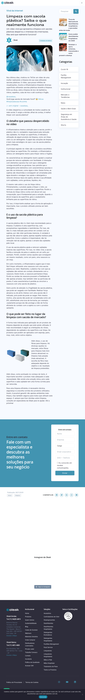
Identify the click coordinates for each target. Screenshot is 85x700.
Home (27, 613)
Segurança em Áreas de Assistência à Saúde (68, 116)
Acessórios (47, 613)
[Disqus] (42, 523)
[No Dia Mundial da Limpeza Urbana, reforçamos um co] (11, 568)
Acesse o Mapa (11, 635)
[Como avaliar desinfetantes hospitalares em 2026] (63, 37)
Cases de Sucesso (31, 630)
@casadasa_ (11, 97)
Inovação (64, 83)
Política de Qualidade (32, 662)
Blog (26, 626)
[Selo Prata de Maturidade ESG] (67, 616)
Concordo (43, 697)
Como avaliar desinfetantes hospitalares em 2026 (73, 37)
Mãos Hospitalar (49, 663)
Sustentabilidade (30, 623)
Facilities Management (51, 644)
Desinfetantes (48, 623)
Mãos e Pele (48, 660)
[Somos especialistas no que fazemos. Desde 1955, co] (74, 568)
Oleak (15, 40)
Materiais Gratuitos (31, 636)
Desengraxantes (49, 620)
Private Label (29, 649)
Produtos (28, 616)
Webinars (28, 633)
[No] (82, 694)
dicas (9, 495)
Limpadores (48, 651)
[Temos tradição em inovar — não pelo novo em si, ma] (32, 568)
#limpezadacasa (12, 102)
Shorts (63, 125)
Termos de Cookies (31, 682)
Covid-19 (64, 69)
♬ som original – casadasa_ (17, 106)
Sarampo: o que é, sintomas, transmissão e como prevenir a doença (69, 50)
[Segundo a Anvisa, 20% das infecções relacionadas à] (11, 580)
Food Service (48, 647)
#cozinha (23, 102)
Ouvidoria (28, 659)
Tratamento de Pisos (51, 666)
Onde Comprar (30, 640)
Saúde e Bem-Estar (68, 109)
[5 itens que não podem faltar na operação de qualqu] (53, 568)
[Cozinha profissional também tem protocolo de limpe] (32, 580)
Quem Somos (29, 620)
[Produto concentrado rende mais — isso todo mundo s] (53, 580)
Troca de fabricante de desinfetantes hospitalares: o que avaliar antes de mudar (68, 24)
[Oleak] (7, 2)
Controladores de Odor (51, 616)
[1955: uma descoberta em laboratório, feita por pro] (74, 580)
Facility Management (66, 76)
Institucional (65, 89)
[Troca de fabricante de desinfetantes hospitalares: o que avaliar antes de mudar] (63, 22)
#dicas (41, 99)
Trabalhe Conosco (31, 652)
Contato (27, 655)
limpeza (17, 495)
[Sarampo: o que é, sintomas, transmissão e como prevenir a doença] (63, 47)
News (63, 103)
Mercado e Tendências (65, 96)
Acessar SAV (29, 665)
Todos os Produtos (50, 670)
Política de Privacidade (14, 682)
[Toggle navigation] (82, 3)
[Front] (12, 610)
